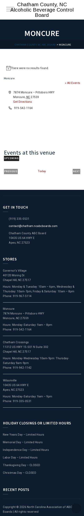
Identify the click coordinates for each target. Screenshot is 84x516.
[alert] (42, 68)
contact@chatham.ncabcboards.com (33, 226)
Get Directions (22, 101)
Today (42, 171)
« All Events (72, 83)
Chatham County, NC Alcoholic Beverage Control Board (42, 10)
